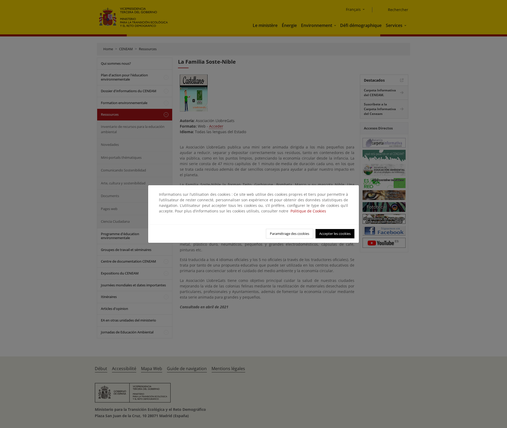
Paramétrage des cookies (289, 233)
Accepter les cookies (335, 233)
